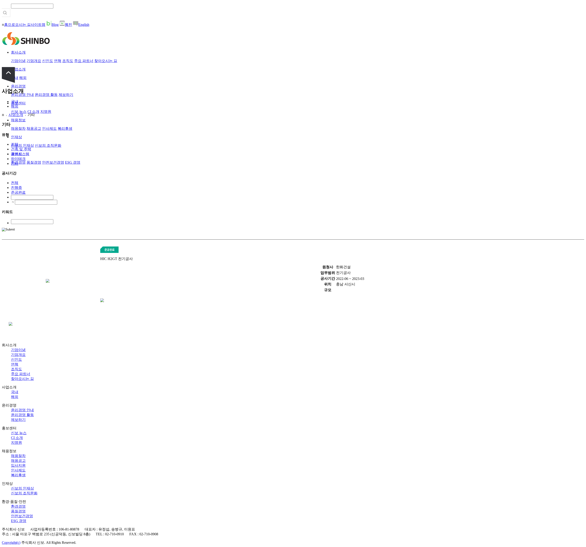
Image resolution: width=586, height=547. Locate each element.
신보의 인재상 (22, 145)
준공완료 (18, 192)
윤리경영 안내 (22, 410)
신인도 (47, 61)
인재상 (16, 137)
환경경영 (18, 162)
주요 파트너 (83, 61)
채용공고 (34, 128)
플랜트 (16, 154)
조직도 (67, 61)
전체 (14, 144)
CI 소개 (33, 112)
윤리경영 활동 (46, 95)
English (83, 25)
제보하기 (66, 95)
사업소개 (18, 69)
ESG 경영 (72, 162)
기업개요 (34, 61)
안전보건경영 (53, 162)
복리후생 (65, 128)
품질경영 (34, 162)
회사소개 (18, 52)
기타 (14, 163)
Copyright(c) (11, 542)
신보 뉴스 (19, 112)
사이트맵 (38, 25)
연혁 (57, 61)
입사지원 (18, 465)
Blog (55, 25)
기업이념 (18, 61)
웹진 (68, 25)
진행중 (16, 188)
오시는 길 (23, 25)
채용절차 (18, 128)
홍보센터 (18, 103)
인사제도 (49, 128)
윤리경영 (18, 86)
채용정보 (18, 120)
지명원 (45, 112)
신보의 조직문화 (48, 145)
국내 (14, 101)
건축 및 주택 (21, 149)
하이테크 (18, 159)
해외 (23, 78)
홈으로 (9, 25)
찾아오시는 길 (105, 61)
